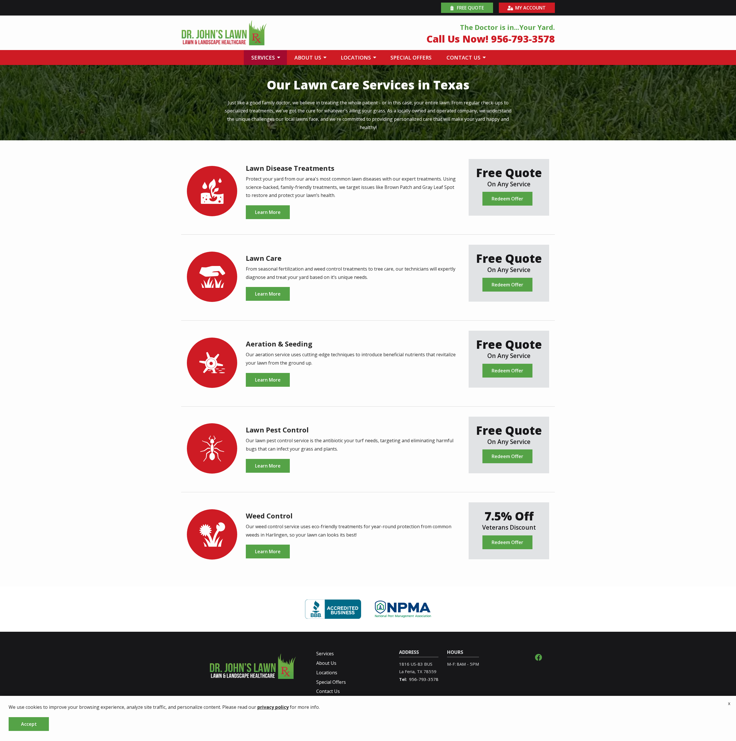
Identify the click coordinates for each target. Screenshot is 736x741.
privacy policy (273, 707)
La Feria (407, 671)
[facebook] (538, 656)
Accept (29, 724)
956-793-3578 (423, 679)
